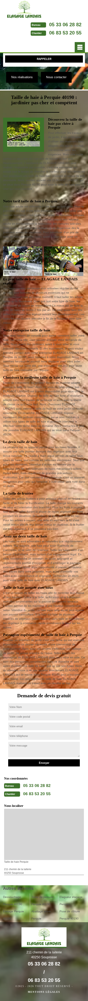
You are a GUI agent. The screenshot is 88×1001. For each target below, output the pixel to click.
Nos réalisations (22, 77)
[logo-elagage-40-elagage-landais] (24, 10)
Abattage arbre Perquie (41, 915)
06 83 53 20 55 (65, 33)
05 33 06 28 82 (65, 24)
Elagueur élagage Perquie (71, 900)
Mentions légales (44, 992)
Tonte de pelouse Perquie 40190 (42, 900)
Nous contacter (56, 77)
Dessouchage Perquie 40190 (12, 900)
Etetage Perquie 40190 (13, 915)
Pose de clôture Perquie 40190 (70, 915)
